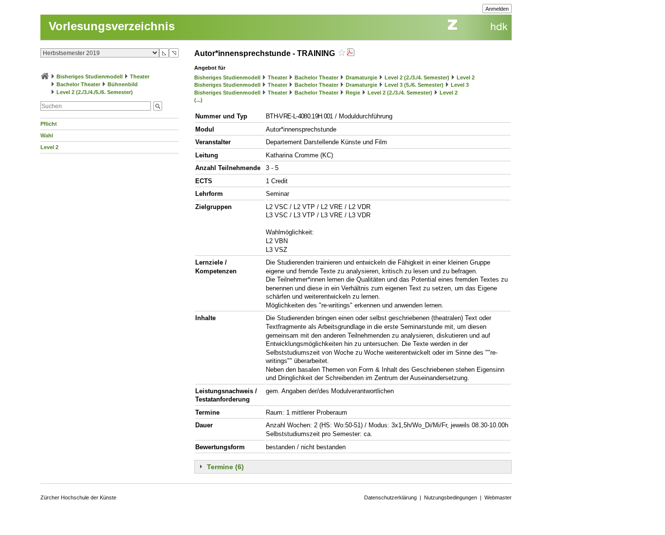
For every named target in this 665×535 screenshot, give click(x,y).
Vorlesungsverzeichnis (112, 26)
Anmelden (497, 9)
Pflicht (48, 124)
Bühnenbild (123, 84)
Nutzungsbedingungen (450, 497)
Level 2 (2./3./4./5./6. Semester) (94, 92)
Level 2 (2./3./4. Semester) (417, 77)
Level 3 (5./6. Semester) (414, 85)
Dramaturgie (361, 77)
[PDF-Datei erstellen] (350, 53)
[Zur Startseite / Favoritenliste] (44, 76)
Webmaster (498, 497)
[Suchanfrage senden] (157, 106)
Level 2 (49, 147)
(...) (198, 100)
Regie (353, 93)
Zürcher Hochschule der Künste (78, 497)
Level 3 (460, 85)
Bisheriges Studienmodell (89, 76)
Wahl (46, 135)
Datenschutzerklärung (390, 497)
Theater (139, 76)
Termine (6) (225, 467)
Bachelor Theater (78, 84)
